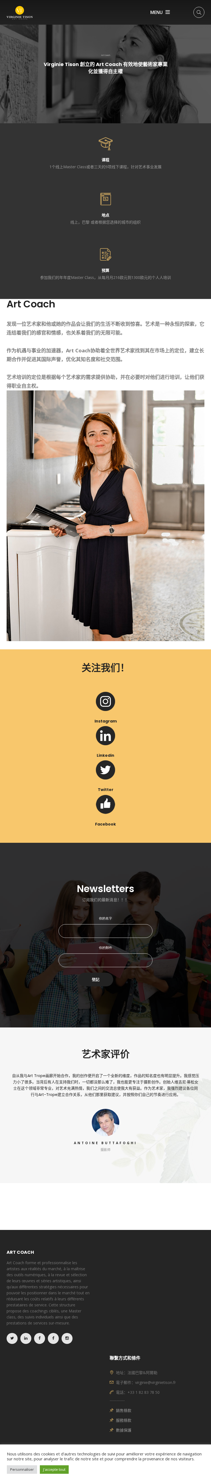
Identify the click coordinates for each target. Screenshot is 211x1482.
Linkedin (105, 755)
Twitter (105, 789)
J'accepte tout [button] (54, 1469)
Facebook (105, 824)
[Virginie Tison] (20, 12)
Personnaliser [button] (22, 1469)
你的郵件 (105, 947)
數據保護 (123, 1430)
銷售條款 (123, 1410)
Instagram (106, 721)
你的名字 (105, 918)
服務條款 (123, 1420)
